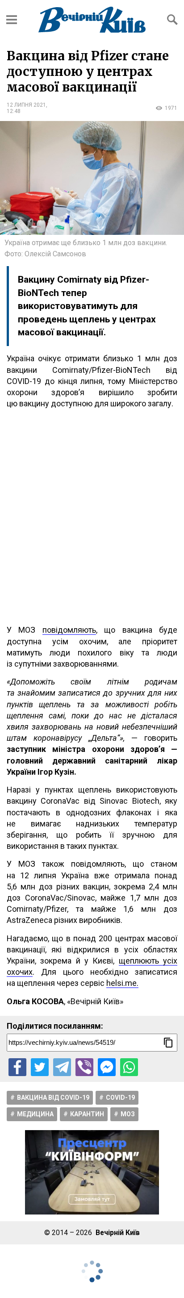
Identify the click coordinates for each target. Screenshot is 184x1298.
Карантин (87, 1114)
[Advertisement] (92, 517)
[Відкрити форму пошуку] (172, 20)
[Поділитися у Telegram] (62, 1067)
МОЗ (128, 1114)
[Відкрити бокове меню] (11, 20)
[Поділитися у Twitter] (40, 1067)
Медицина (35, 1114)
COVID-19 (120, 1097)
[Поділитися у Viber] (84, 1067)
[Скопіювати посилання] (168, 1042)
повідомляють (69, 629)
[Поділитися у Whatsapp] (129, 1067)
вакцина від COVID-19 (53, 1097)
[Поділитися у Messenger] (107, 1067)
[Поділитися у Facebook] (17, 1067)
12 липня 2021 (26, 105)
